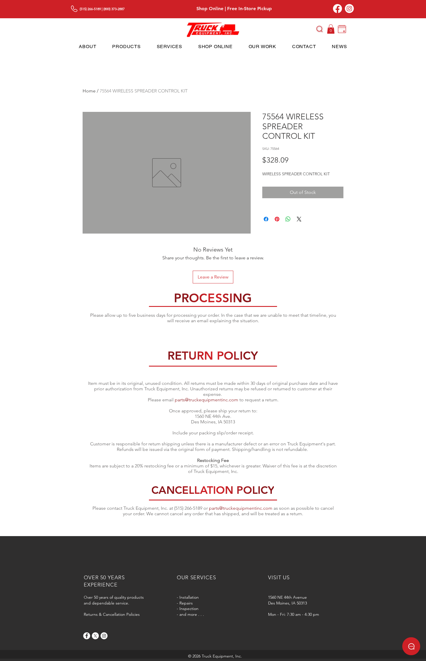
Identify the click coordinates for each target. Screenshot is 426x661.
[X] (95, 635)
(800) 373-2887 (114, 9)
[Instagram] (349, 8)
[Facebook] (337, 8)
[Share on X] (299, 219)
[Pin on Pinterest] (277, 219)
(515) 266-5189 (90, 9)
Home (89, 91)
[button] (319, 29)
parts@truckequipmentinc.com (206, 400)
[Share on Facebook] (266, 219)
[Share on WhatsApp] (288, 219)
